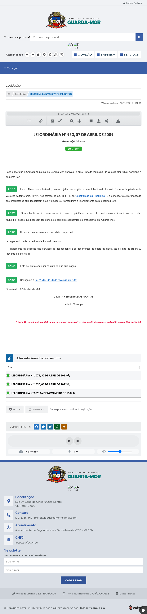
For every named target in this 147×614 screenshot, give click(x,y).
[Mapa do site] (55, 54)
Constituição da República (90, 195)
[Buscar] (139, 37)
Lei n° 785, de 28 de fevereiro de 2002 (56, 280)
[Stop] (78, 441)
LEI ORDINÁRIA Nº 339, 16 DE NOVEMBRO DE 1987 (42, 393)
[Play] (69, 441)
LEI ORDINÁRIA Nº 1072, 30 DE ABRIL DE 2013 (39, 375)
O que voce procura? (17, 37)
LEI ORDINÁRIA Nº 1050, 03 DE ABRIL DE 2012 (39, 384)
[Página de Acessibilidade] (61, 54)
